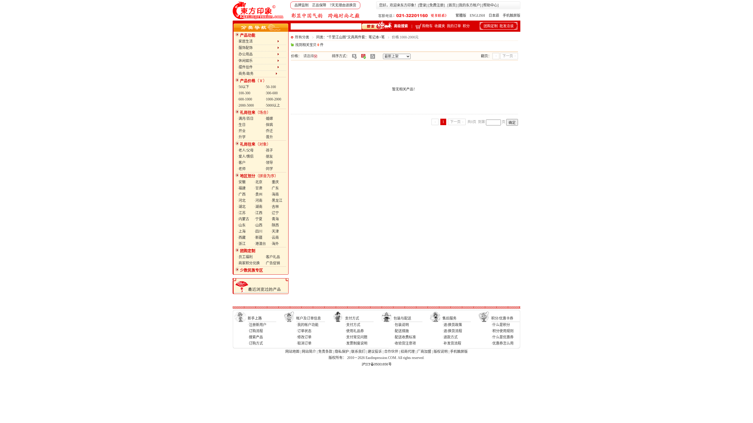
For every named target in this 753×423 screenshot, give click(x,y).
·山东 (241, 225)
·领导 (269, 163)
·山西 (258, 225)
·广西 (241, 194)
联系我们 (358, 352)
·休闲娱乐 (257, 61)
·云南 (275, 238)
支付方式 (352, 318)
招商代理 (408, 352)
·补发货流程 (451, 343)
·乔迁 (269, 131)
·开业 (241, 131)
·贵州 (258, 194)
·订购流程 (255, 331)
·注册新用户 (257, 325)
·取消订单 (303, 343)
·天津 (275, 231)
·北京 (258, 182)
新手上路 (255, 318)
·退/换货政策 (452, 325)
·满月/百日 (245, 119)
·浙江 (241, 244)
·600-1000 (244, 99)
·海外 (275, 244)
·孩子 (269, 150)
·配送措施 (401, 331)
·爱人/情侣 (245, 157)
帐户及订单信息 (308, 318)
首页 (452, 5)
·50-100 (270, 87)
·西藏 (241, 238)
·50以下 (243, 87)
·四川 (258, 231)
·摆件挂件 (257, 67)
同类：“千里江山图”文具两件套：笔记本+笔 (350, 37)
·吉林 (275, 207)
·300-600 (271, 93)
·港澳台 (260, 244)
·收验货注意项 (405, 343)
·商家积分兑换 (248, 263)
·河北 (241, 201)
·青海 (275, 219)
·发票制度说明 (356, 343)
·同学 (269, 169)
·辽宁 (275, 213)
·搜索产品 (255, 337)
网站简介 (309, 352)
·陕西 (275, 225)
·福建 (241, 188)
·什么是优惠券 (502, 337)
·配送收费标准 (405, 337)
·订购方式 (255, 343)
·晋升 (269, 137)
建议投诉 (375, 352)
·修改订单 (303, 337)
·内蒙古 (243, 219)
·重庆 (275, 182)
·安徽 (241, 182)
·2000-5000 (245, 105)
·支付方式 (352, 325)
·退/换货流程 (452, 331)
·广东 (275, 188)
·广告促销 (272, 263)
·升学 (241, 137)
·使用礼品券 (354, 331)
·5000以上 (272, 105)
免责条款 (325, 352)
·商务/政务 (256, 74)
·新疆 (258, 238)
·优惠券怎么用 (502, 343)
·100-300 (243, 93)
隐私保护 (342, 352)
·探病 (269, 125)
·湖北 (241, 207)
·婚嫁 (269, 119)
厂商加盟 (424, 352)
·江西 (258, 213)
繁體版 (461, 16)
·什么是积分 (500, 325)
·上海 (241, 231)
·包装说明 (401, 325)
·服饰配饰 (257, 48)
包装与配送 (402, 318)
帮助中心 (490, 5)
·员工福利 (245, 257)
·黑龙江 (276, 201)
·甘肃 (258, 188)
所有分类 (302, 37)
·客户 (241, 163)
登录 (422, 5)
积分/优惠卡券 (502, 318)
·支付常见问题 (356, 337)
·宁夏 (258, 219)
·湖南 (258, 207)
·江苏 (241, 213)
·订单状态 (303, 331)
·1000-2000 (273, 99)
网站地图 (292, 352)
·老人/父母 (245, 150)
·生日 (241, 125)
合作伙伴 (391, 352)
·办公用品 (257, 54)
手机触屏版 (511, 16)
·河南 (258, 201)
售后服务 (449, 318)
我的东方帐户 (469, 5)
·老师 (241, 169)
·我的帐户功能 (307, 325)
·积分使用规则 (502, 331)
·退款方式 (450, 337)
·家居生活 (257, 41)
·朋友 (269, 157)
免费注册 (436, 5)
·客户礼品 (272, 257)
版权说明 (441, 352)
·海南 (275, 194)
